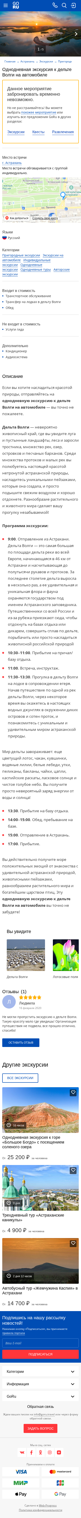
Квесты (38, 132)
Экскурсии (16, 132)
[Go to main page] (15, 5)
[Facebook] (31, 1452)
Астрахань (27, 61)
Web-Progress (48, 1505)
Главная (10, 61)
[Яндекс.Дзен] (58, 1452)
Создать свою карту (45, 218)
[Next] (76, 34)
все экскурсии (20, 1078)
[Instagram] (49, 1452)
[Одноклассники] (40, 1452)
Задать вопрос (40, 1428)
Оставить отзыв (21, 1042)
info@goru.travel (44, 1414)
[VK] (22, 1452)
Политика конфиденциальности (40, 1510)
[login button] (73, 5)
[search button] (64, 5)
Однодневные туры (35, 269)
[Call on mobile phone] (55, 5)
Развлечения (63, 132)
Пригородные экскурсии (21, 255)
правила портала (13, 1333)
